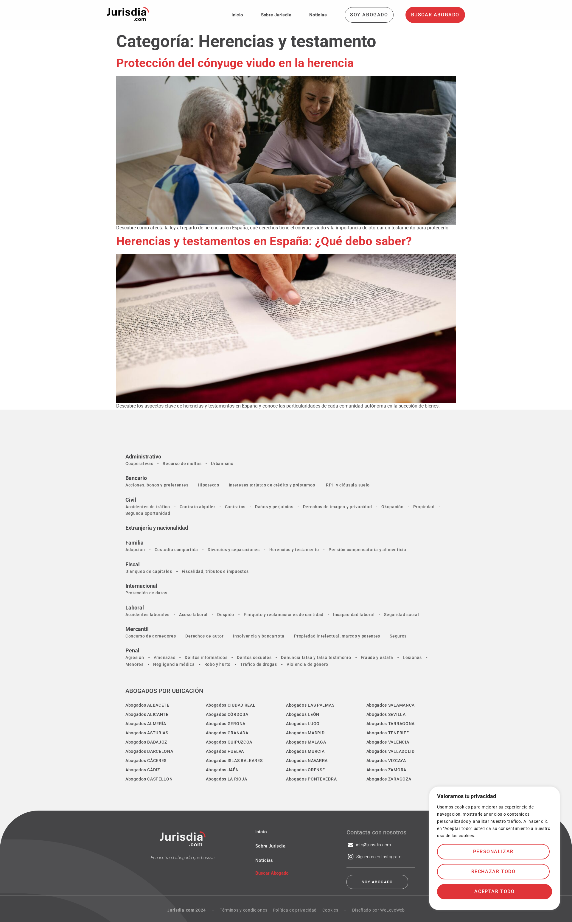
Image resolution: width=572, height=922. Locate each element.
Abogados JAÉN (222, 769)
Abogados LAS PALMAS (310, 705)
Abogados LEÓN (302, 714)
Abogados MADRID (305, 732)
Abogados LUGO (303, 723)
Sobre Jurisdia (276, 15)
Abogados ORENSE (305, 769)
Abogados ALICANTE (147, 714)
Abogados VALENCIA (387, 742)
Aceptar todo (494, 891)
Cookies (330, 910)
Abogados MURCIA (305, 751)
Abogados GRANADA (227, 732)
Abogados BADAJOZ (146, 742)
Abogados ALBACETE (147, 705)
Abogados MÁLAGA (306, 742)
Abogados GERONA (226, 723)
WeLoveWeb (392, 910)
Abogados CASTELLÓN (149, 779)
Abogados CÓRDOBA (227, 714)
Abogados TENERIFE (387, 732)
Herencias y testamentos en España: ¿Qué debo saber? (264, 241)
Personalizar (493, 851)
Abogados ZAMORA (386, 769)
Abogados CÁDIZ (142, 769)
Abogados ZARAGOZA (388, 779)
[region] (494, 848)
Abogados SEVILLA (386, 714)
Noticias (318, 15)
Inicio (237, 15)
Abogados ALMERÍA (145, 723)
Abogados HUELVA (225, 751)
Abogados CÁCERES (146, 760)
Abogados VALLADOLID (390, 751)
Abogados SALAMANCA (390, 705)
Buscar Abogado (271, 873)
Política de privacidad (295, 910)
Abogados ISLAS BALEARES (234, 760)
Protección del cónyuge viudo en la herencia (235, 63)
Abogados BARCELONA (149, 751)
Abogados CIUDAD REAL (231, 705)
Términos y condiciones (243, 910)
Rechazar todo (493, 871)
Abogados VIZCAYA (386, 760)
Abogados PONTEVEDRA (311, 779)
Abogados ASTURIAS (146, 732)
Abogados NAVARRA (307, 760)
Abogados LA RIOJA (226, 779)
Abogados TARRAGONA (390, 723)
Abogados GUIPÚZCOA (229, 742)
